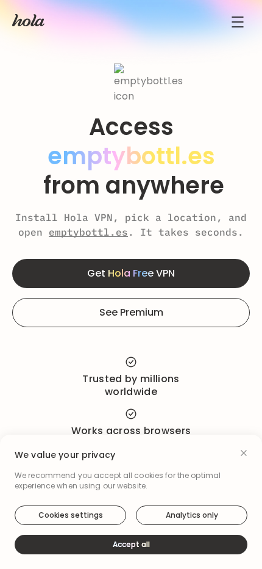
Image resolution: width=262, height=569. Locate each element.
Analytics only (192, 515)
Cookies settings (70, 515)
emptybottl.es (88, 232)
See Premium (131, 312)
